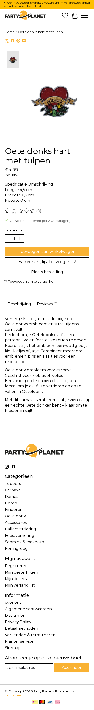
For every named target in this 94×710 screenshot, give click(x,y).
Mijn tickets (16, 579)
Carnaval (13, 490)
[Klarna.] (57, 702)
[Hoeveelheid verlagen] (9, 238)
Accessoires (16, 522)
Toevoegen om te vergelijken (31, 281)
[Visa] (50, 702)
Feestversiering (19, 535)
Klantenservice (19, 641)
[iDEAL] (35, 702)
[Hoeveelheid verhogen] (19, 238)
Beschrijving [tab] (19, 304)
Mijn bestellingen (21, 572)
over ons (13, 602)
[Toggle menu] (84, 15)
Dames (11, 496)
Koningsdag (16, 548)
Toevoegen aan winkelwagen (47, 251)
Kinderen (14, 509)
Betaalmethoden (21, 628)
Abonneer (71, 667)
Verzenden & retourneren (30, 635)
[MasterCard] (42, 702)
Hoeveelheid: (15, 230)
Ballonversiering (20, 529)
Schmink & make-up (24, 542)
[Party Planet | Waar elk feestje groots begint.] (25, 15)
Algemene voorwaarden (28, 609)
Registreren (16, 566)
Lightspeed (14, 695)
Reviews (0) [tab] (48, 304)
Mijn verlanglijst (20, 585)
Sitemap (13, 648)
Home (10, 32)
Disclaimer (15, 615)
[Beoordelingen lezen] (20, 211)
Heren (11, 503)
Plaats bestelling (47, 272)
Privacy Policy (18, 622)
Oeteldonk (15, 516)
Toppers (13, 483)
